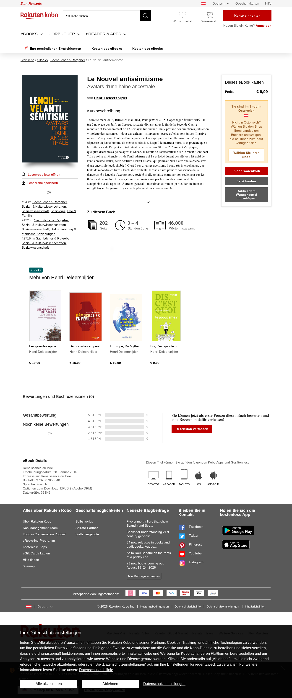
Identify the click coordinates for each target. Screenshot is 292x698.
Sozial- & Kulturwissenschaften (44, 206)
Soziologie (58, 211)
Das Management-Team (40, 528)
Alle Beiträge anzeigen (144, 576)
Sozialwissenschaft (35, 211)
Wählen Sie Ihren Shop (246, 155)
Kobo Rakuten (39, 15)
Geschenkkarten (247, 3)
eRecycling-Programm (39, 540)
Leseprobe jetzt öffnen (44, 174)
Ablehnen (110, 684)
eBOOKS (30, 34)
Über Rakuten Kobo (37, 521)
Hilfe (268, 3)
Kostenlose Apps (35, 547)
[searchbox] (107, 15)
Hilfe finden (31, 559)
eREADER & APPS (104, 34)
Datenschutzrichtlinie (188, 606)
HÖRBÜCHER (62, 34)
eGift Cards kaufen (36, 553)
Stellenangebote (87, 534)
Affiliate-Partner (87, 528)
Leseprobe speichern (42, 183)
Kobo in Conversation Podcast (44, 534)
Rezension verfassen (192, 429)
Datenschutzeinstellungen (223, 606)
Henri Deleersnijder (110, 98)
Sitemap (29, 566)
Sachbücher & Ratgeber (49, 202)
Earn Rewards (31, 3)
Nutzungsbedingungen (154, 606)
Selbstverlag (84, 521)
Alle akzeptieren (49, 684)
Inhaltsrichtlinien (255, 606)
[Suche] (145, 15)
